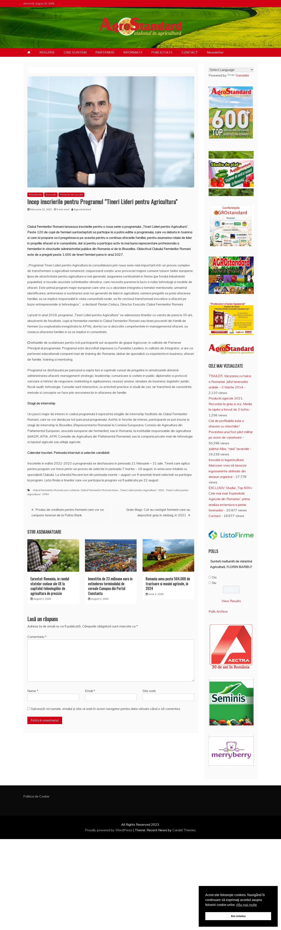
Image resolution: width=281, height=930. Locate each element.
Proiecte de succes (71, 194)
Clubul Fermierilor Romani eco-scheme (56, 490)
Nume (32, 691)
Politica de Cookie (36, 796)
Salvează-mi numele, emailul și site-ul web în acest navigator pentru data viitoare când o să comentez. (106, 709)
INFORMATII (132, 52)
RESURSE (47, 52)
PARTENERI (104, 52)
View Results (231, 601)
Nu (214, 583)
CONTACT (190, 52)
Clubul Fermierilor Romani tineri (99, 490)
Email (90, 691)
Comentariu (36, 637)
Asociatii (51, 194)
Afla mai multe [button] (246, 905)
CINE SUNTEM (75, 52)
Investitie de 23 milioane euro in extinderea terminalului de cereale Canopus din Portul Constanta (110, 586)
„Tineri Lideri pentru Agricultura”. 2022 (141, 490)
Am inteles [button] (238, 916)
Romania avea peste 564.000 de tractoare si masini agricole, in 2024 (168, 583)
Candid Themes (184, 830)
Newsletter (215, 52)
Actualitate (35, 194)
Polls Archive (218, 611)
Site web (149, 691)
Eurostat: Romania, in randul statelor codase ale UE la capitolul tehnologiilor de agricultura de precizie (49, 586)
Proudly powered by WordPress (109, 830)
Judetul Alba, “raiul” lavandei (229, 449)
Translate (242, 75)
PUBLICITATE (162, 52)
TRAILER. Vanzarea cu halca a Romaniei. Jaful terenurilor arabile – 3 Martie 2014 (230, 381)
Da (214, 577)
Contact (215, 516)
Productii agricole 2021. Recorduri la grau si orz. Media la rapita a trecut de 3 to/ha (230, 403)
